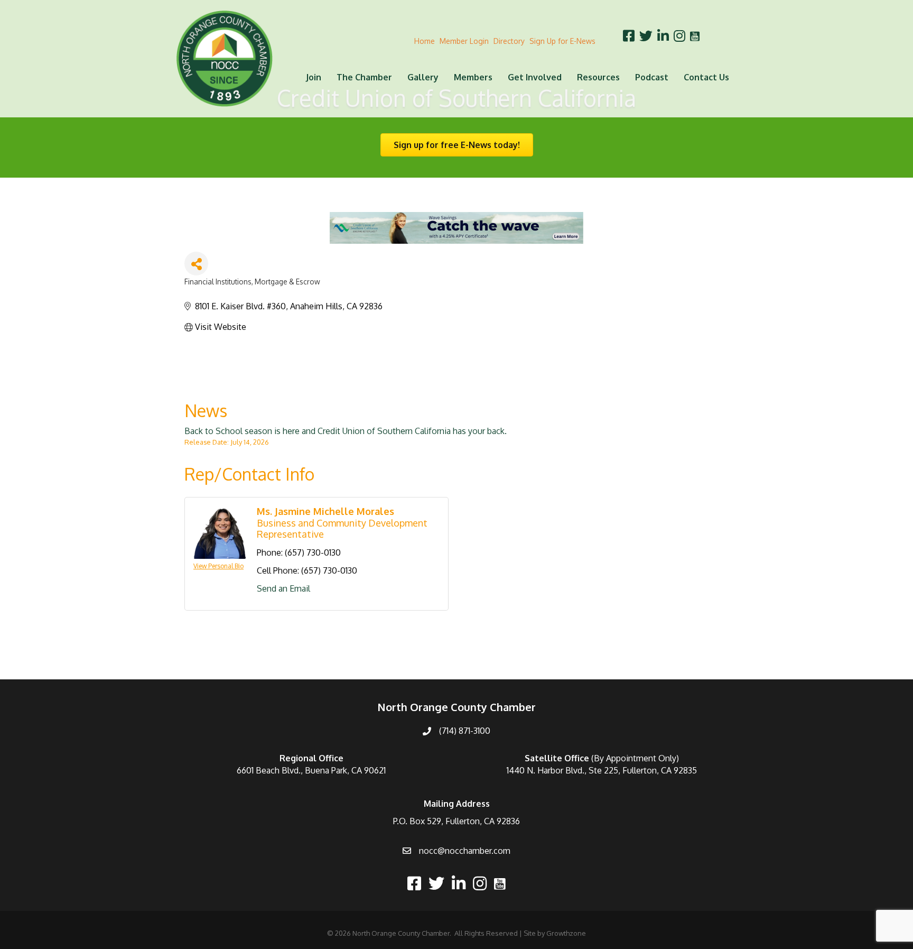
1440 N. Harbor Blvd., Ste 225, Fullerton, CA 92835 (602, 770)
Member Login (464, 40)
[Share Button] (196, 263)
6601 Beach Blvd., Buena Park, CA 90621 (311, 770)
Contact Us (706, 77)
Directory (509, 40)
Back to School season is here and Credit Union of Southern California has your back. (345, 431)
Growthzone (566, 933)
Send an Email (283, 588)
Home (424, 40)
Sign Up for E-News (562, 40)
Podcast (651, 77)
